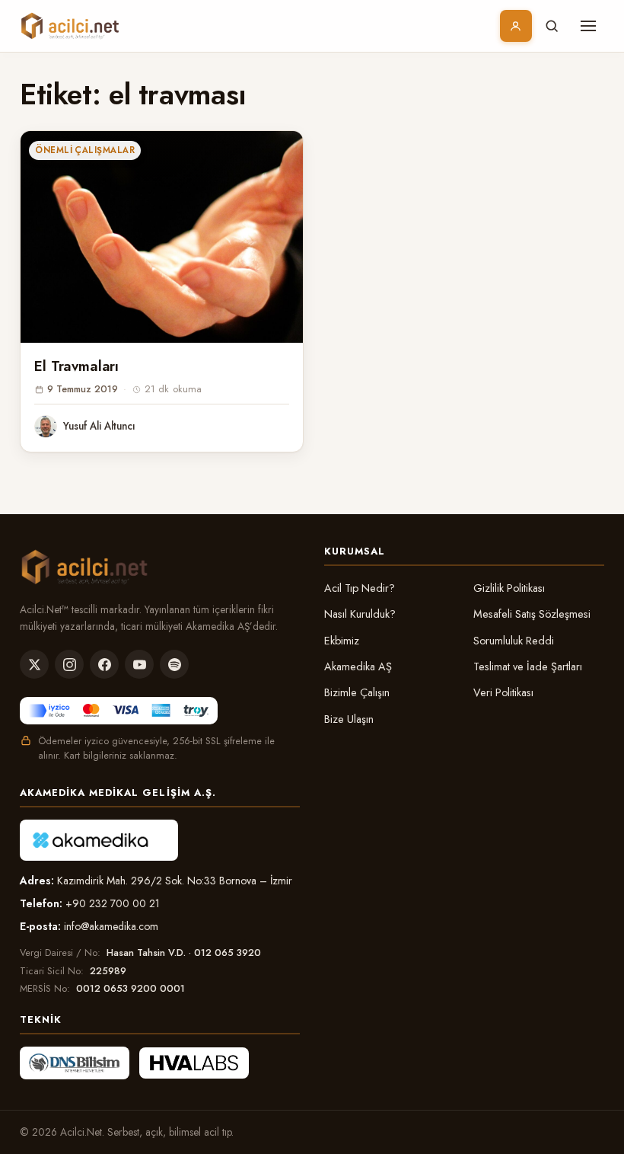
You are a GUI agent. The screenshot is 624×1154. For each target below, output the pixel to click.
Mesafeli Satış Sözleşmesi (532, 614)
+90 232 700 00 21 (112, 903)
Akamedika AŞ (358, 666)
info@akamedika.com (111, 926)
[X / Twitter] (34, 664)
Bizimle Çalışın (357, 692)
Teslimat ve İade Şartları (527, 666)
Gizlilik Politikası (509, 588)
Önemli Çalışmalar (85, 150)
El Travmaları (76, 366)
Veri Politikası (503, 692)
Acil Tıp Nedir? (359, 588)
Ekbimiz (341, 640)
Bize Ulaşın (349, 719)
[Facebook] (104, 664)
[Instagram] (69, 664)
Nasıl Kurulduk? (360, 614)
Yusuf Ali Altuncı (99, 425)
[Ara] (552, 26)
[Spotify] (174, 664)
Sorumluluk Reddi (513, 640)
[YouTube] (139, 664)
